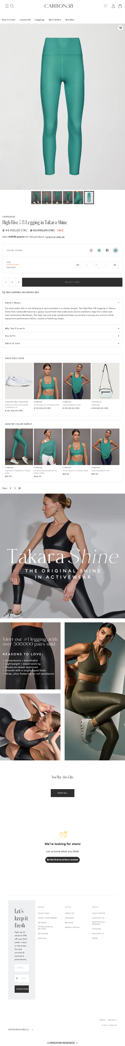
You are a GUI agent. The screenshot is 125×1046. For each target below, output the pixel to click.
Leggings (40, 19)
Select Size (72, 282)
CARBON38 (8, 216)
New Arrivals (8, 19)
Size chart (11, 267)
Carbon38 (25, 19)
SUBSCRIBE (22, 989)
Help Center (98, 913)
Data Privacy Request (99, 923)
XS (77, 265)
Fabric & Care (12, 343)
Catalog (96, 929)
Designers (43, 934)
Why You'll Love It (15, 328)
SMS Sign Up (98, 934)
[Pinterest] (20, 488)
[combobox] (17, 978)
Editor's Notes (13, 303)
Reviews (69, 923)
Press (95, 938)
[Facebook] (11, 488)
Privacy (112, 1020)
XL (115, 265)
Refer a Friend (72, 927)
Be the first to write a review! (62, 859)
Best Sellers (55, 19)
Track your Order (47, 918)
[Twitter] (15, 488)
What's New (43, 913)
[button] (62, 1043)
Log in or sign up (55, 236)
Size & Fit (10, 336)
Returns (42, 923)
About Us (69, 913)
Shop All (42, 938)
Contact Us (98, 918)
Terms (102, 1020)
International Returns (45, 928)
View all (62, 793)
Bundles (70, 19)
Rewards (69, 918)
